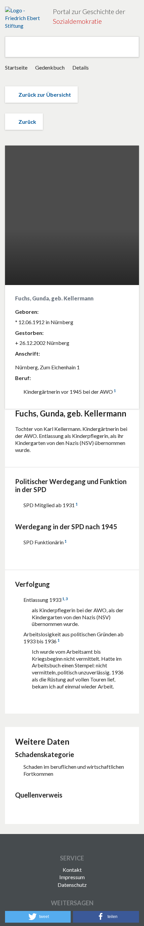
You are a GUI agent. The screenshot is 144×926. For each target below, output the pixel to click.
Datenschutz (72, 885)
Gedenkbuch (50, 67)
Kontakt (72, 869)
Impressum (72, 877)
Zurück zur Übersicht (44, 94)
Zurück (27, 121)
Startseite (16, 67)
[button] (38, 917)
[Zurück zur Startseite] (24, 18)
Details (80, 67)
